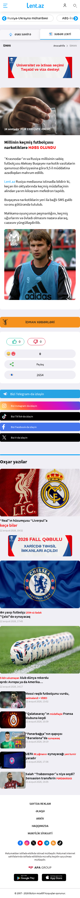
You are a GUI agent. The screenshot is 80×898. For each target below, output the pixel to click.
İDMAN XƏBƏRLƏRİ (40, 322)
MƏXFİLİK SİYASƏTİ (40, 833)
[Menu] (5, 6)
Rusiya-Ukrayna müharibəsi (27, 18)
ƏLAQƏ (40, 811)
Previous (4, 18)
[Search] (75, 5)
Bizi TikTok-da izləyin (22, 416)
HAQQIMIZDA (40, 826)
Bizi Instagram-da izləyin (24, 405)
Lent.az (9, 181)
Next (75, 18)
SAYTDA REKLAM (40, 804)
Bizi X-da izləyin (19, 437)
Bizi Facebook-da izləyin (24, 427)
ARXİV (40, 818)
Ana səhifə (59, 45)
